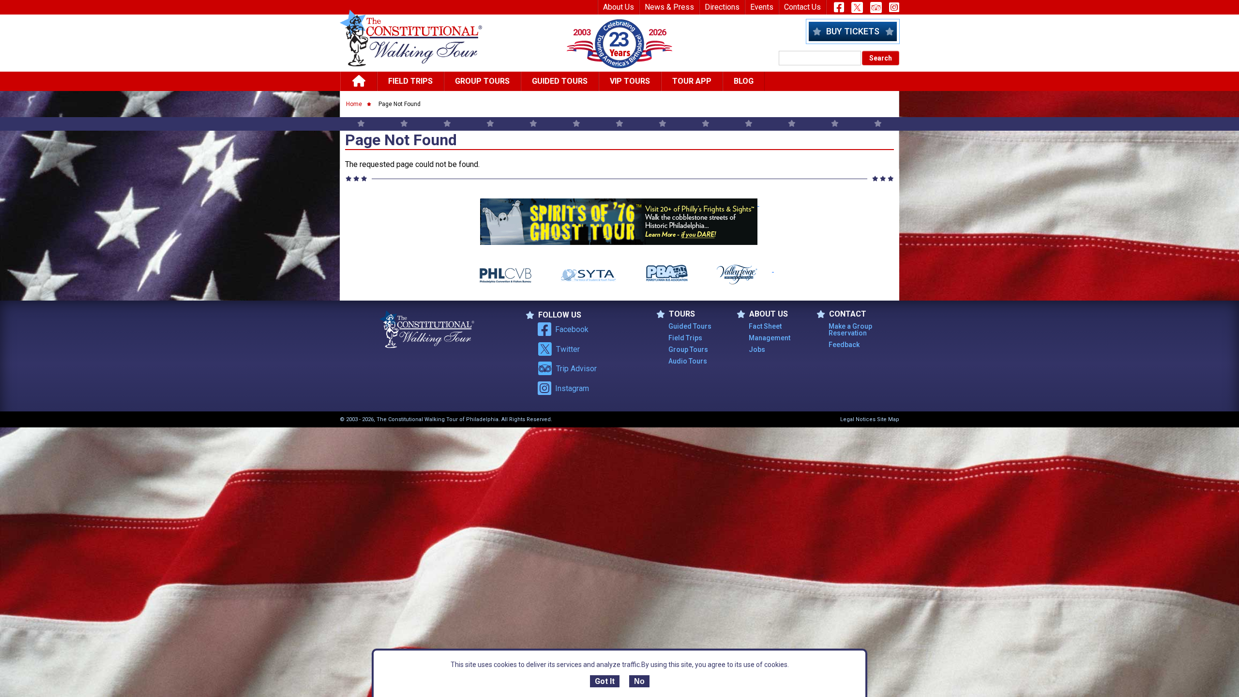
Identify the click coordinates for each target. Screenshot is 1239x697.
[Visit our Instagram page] (894, 7)
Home (354, 104)
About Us (618, 7)
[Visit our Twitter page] (857, 7)
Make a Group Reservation (850, 329)
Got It (605, 681)
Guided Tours (560, 81)
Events (761, 7)
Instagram (572, 388)
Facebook (572, 329)
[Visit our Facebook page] (839, 7)
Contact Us (802, 7)
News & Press (669, 7)
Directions (722, 7)
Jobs (757, 349)
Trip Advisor (576, 368)
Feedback (844, 344)
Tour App (691, 81)
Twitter (568, 349)
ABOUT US (768, 314)
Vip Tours (630, 81)
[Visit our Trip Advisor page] (876, 7)
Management (769, 337)
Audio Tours (687, 361)
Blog (744, 81)
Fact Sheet (765, 326)
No (639, 681)
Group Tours (482, 81)
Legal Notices (858, 419)
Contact (847, 314)
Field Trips (410, 81)
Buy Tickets (852, 31)
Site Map (888, 419)
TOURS (682, 314)
